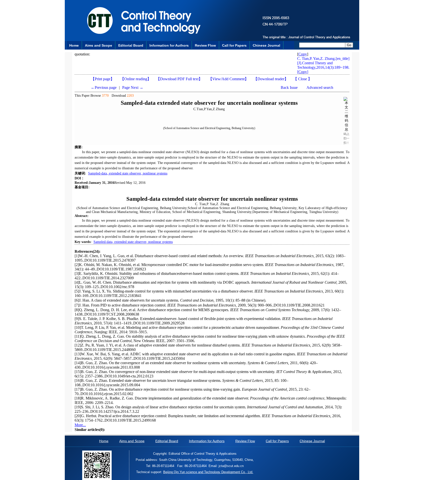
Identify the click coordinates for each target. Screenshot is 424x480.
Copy (302, 54)
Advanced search (319, 87)
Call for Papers (234, 45)
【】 (228, 79)
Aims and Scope (98, 45)
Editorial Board (130, 45)
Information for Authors (169, 45)
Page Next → (132, 87)
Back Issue (289, 87)
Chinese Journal (266, 45)
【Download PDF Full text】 (179, 79)
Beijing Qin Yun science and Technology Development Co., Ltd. (208, 472)
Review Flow (205, 45)
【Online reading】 (135, 79)
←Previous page (104, 87)
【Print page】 (102, 79)
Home (74, 45)
